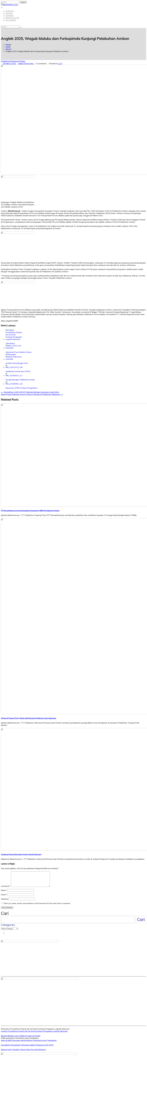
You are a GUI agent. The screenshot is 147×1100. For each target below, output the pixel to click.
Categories (8, 924)
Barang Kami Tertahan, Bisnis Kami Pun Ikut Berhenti (23, 1049)
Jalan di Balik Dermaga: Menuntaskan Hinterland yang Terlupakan (29, 1040)
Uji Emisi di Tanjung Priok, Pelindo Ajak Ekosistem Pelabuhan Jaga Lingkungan (28, 718)
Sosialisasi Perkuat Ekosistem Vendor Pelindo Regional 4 (21, 854)
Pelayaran (11, 20)
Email (4, 894)
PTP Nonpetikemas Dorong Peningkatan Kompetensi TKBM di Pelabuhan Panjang (30, 510)
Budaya (9, 13)
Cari (5, 913)
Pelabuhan (5, 61)
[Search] (21, 27)
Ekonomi (9, 16)
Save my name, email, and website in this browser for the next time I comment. (37, 903)
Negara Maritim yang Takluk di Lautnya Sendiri (20, 1036)
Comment (5, 886)
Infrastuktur (12, 18)
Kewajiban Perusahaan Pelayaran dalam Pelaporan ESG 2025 (27, 1045)
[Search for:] (10, 2)
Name (4, 890)
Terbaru (22, 61)
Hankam (9, 11)
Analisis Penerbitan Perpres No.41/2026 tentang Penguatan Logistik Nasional (34, 1031)
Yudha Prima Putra (26, 63)
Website (4, 899)
